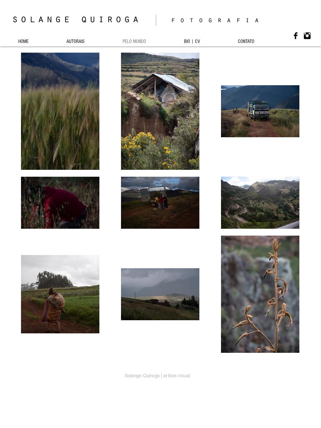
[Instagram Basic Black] (307, 35)
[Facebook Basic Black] (295, 35)
